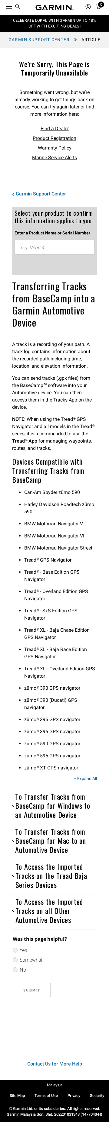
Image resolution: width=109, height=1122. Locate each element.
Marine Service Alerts (54, 157)
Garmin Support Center (39, 39)
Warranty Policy (54, 148)
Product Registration (54, 138)
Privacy (74, 1095)
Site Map (17, 1095)
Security (97, 1095)
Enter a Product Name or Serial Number (52, 233)
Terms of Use (46, 1095)
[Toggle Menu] (3, 6)
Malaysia (54, 1085)
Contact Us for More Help (54, 1064)
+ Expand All (85, 778)
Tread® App (24, 441)
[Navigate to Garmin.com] (54, 7)
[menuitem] (17, 7)
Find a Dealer (55, 128)
